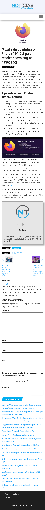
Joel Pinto (5, 284)
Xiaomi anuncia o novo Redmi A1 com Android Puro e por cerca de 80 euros (38, 270)
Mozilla (19, 253)
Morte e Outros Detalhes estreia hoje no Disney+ (18, 435)
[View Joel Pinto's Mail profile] (27, 224)
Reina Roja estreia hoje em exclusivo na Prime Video (20, 449)
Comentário (7, 310)
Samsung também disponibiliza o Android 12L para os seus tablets (6, 270)
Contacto (8, 497)
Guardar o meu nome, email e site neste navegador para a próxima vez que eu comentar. (22, 374)
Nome (4, 340)
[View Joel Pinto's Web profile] (22, 224)
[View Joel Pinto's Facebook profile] (18, 224)
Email (4, 350)
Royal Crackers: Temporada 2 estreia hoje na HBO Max (20, 445)
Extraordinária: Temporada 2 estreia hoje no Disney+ (19, 431)
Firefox (13, 253)
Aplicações (16, 248)
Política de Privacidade (12, 494)
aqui (10, 186)
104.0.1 (20, 85)
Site (3, 360)
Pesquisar (5, 388)
